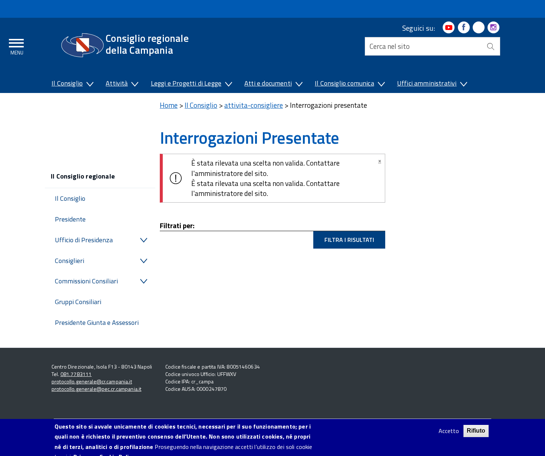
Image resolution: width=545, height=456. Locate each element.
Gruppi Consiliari (78, 302)
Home (169, 105)
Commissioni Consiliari (86, 281)
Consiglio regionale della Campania (147, 43)
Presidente (70, 219)
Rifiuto (476, 430)
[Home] (82, 45)
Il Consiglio (67, 83)
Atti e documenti (268, 83)
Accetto (449, 431)
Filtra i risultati (349, 239)
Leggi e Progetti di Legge (186, 83)
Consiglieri (69, 261)
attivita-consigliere (253, 105)
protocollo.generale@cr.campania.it (92, 381)
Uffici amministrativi (427, 83)
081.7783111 (76, 374)
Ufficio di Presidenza (84, 240)
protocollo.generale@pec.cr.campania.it (96, 389)
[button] (89, 84)
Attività (117, 83)
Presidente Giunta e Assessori (97, 322)
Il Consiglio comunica (344, 83)
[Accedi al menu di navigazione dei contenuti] (16, 45)
